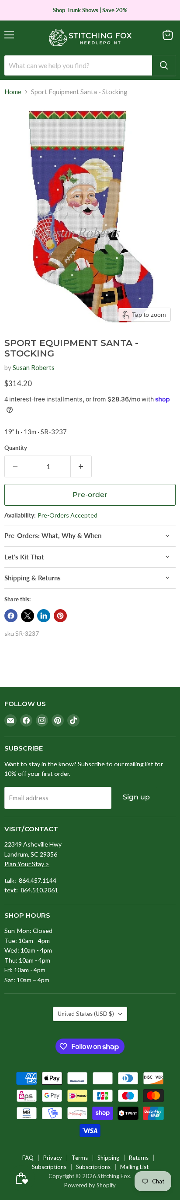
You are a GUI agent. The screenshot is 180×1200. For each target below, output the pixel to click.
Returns (139, 1157)
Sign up (136, 797)
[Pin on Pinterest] (60, 615)
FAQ (28, 1157)
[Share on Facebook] (10, 615)
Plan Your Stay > (26, 863)
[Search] (164, 65)
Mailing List (134, 1166)
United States (86, 1013)
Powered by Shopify (90, 1185)
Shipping (108, 1157)
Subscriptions (49, 1166)
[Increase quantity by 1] (81, 466)
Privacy (52, 1157)
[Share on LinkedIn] (43, 615)
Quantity (15, 448)
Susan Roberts (34, 367)
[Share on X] (27, 615)
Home (12, 92)
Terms (80, 1157)
